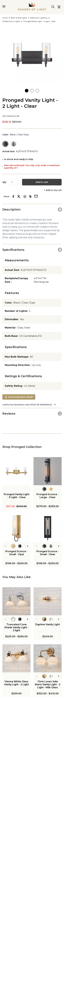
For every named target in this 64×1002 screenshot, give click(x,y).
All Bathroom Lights (11, 21)
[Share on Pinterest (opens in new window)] (24, 196)
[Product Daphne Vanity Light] (47, 601)
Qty (4, 182)
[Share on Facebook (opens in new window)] (13, 196)
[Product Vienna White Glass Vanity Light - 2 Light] (16, 658)
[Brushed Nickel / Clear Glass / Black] (14, 144)
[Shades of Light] (32, 6)
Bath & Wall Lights (19, 18)
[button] (32, 54)
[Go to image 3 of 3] (37, 90)
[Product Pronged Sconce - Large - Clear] (47, 471)
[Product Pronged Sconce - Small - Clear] (47, 528)
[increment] (18, 180)
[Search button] (52, 6)
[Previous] (5, 546)
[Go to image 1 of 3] (26, 90)
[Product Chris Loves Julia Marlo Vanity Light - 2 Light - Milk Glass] (47, 658)
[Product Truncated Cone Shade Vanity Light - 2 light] (16, 601)
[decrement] (18, 183)
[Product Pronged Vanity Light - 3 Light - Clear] (16, 471)
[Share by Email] (36, 196)
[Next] (27, 546)
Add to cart (42, 182)
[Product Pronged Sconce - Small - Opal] (16, 528)
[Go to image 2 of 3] (32, 90)
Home (5, 18)
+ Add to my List (53, 190)
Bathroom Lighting (38, 18)
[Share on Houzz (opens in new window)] (30, 196)
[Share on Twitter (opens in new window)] (18, 196)
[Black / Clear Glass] (5, 144)
